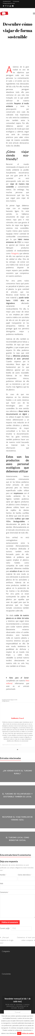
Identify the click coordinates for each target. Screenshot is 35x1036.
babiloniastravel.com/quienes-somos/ (12, 744)
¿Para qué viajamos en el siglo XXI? (6, 940)
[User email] (17, 749)
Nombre (3, 875)
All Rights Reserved (5, 701)
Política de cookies (28, 1033)
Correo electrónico (25, 875)
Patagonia (15, 253)
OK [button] (19, 1033)
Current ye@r (5, 928)
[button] (34, 13)
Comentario (4, 892)
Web (1, 884)
